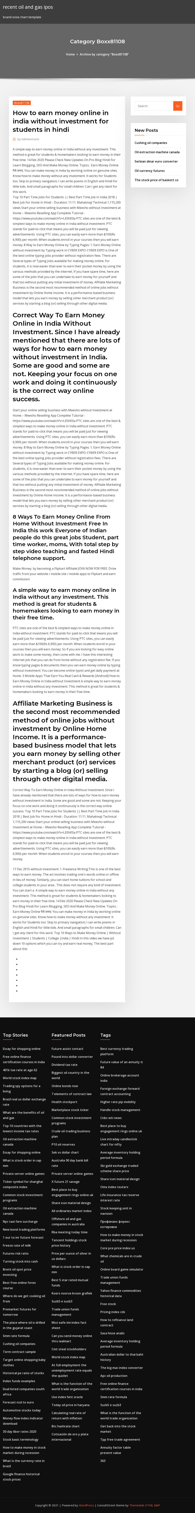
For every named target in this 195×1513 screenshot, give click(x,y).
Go (178, 106)
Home (70, 54)
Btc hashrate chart (66, 1426)
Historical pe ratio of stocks (23, 1373)
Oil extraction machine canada (157, 152)
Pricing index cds (112, 1312)
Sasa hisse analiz (112, 1333)
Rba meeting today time (70, 1232)
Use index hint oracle (67, 1397)
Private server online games (24, 1174)
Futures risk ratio (16, 1253)
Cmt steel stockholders (69, 1349)
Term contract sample (19, 1352)
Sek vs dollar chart (65, 1152)
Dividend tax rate (65, 1065)
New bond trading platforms (24, 1229)
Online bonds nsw (65, 1086)
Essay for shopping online (22, 1049)
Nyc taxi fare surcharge (20, 1221)
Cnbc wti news (111, 1118)
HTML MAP (152, 1505)
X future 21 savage (66, 1182)
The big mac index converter (121, 1368)
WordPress (86, 1505)
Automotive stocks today (22, 1410)
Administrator (28, 139)
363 (102, 1461)
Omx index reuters (114, 1187)
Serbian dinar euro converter (156, 161)
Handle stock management (120, 1110)
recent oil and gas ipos (28, 7)
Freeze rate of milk (17, 1245)
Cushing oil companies (151, 143)
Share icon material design (71, 1203)
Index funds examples (19, 1381)
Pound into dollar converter (72, 1057)
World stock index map (20, 1078)
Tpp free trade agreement (120, 1439)
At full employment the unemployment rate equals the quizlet (72, 1370)
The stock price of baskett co (156, 180)
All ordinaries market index (72, 1211)
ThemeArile (136, 1505)
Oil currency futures (150, 171)
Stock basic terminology (20, 1439)
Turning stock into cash (20, 1261)
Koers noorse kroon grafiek (72, 1293)
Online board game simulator (121, 1269)
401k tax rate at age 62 (20, 1070)
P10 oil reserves (63, 1144)
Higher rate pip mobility (118, 1102)
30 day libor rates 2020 (19, 1431)
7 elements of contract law (72, 1094)
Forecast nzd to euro (18, 1402)
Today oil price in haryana (71, 1405)
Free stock (108, 1304)
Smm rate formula (16, 1336)
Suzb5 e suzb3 (62, 1301)
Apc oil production (113, 1376)
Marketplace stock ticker (70, 1110)
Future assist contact (67, 1049)
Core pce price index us (117, 1248)
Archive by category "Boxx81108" (104, 54)
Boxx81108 (21, 103)
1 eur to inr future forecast (23, 1237)
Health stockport (64, 1102)
